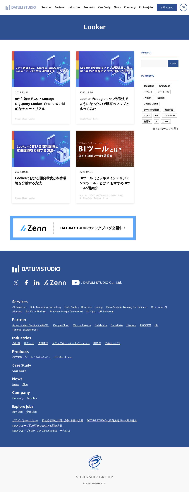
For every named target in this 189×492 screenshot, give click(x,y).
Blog (25, 384)
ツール (165, 121)
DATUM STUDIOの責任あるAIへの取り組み (112, 420)
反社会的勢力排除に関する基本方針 (62, 420)
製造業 (97, 343)
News (15, 384)
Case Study (19, 370)
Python (147, 98)
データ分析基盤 (151, 109)
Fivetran (131, 325)
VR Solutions (106, 311)
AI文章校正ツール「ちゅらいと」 (31, 357)
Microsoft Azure (82, 325)
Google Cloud (151, 103)
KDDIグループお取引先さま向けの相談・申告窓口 (41, 430)
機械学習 (168, 109)
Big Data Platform (36, 311)
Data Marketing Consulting (45, 307)
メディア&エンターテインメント (71, 343)
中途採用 (31, 411)
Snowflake (164, 86)
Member (32, 398)
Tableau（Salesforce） (25, 329)
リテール (29, 343)
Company (18, 398)
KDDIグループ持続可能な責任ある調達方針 (37, 425)
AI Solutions (19, 307)
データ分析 (163, 92)
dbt (157, 115)
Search (173, 64)
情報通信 (43, 343)
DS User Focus (63, 357)
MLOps (90, 311)
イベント (148, 92)
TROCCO (145, 325)
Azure (147, 115)
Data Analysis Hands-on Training (84, 307)
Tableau (160, 98)
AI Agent (17, 311)
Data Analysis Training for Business (126, 307)
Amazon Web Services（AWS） (30, 325)
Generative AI (159, 307)
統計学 (147, 121)
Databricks (169, 115)
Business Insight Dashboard (66, 311)
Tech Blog (149, 86)
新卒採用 (17, 411)
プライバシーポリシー (25, 420)
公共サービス (112, 343)
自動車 (16, 343)
